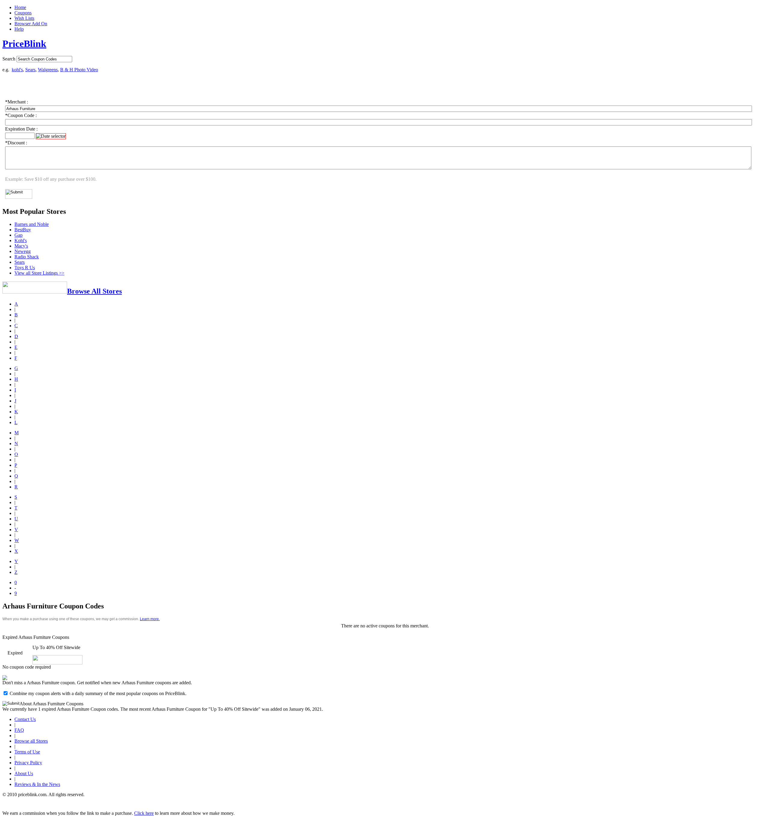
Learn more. (150, 619)
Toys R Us (24, 267)
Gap (18, 235)
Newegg (22, 251)
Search (8, 58)
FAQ (19, 730)
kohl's (17, 69)
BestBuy (22, 229)
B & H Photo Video (79, 69)
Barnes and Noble (31, 224)
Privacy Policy (28, 762)
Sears (30, 69)
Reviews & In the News (37, 784)
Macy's (21, 245)
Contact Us (25, 719)
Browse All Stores (94, 291)
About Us (23, 773)
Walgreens (48, 69)
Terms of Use (27, 751)
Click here (144, 813)
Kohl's (20, 240)
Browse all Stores (31, 741)
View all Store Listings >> (39, 273)
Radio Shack (26, 256)
